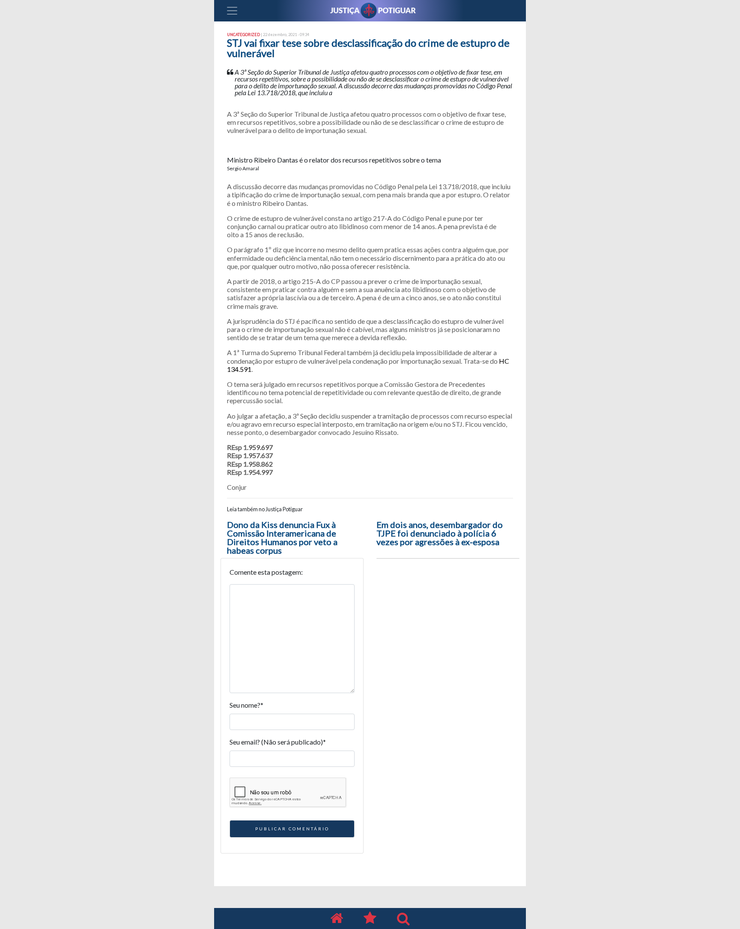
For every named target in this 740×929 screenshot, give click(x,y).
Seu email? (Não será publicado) (278, 742)
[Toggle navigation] (232, 11)
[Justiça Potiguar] (336, 918)
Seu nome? (246, 705)
